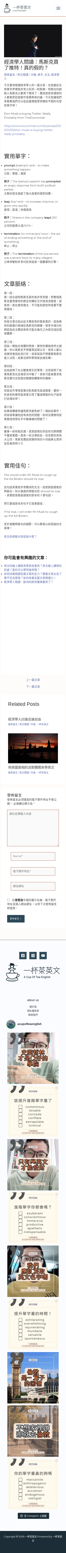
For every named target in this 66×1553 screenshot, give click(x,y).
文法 (47, 74)
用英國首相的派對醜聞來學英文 (31, 767)
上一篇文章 (33, 680)
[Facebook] (23, 955)
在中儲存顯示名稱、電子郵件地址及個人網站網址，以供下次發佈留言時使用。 (32, 904)
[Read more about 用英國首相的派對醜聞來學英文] (33, 748)
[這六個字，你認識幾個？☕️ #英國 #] (33, 1111)
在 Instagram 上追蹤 (35, 1515)
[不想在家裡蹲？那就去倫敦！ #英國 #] (33, 1431)
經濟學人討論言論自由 (24, 719)
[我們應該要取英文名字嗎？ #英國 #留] (33, 1271)
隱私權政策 (33, 1010)
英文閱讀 (22, 74)
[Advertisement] (33, 635)
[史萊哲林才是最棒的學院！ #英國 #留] (33, 1058)
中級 (33, 74)
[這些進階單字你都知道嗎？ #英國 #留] (33, 1218)
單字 (40, 74)
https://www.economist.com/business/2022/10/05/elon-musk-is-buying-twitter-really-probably (32, 130)
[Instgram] (33, 955)
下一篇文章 (33, 686)
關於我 (33, 1006)
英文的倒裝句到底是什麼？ (20, 536)
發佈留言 (9, 74)
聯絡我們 (33, 1014)
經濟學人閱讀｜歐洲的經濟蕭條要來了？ (29, 582)
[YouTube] (43, 955)
